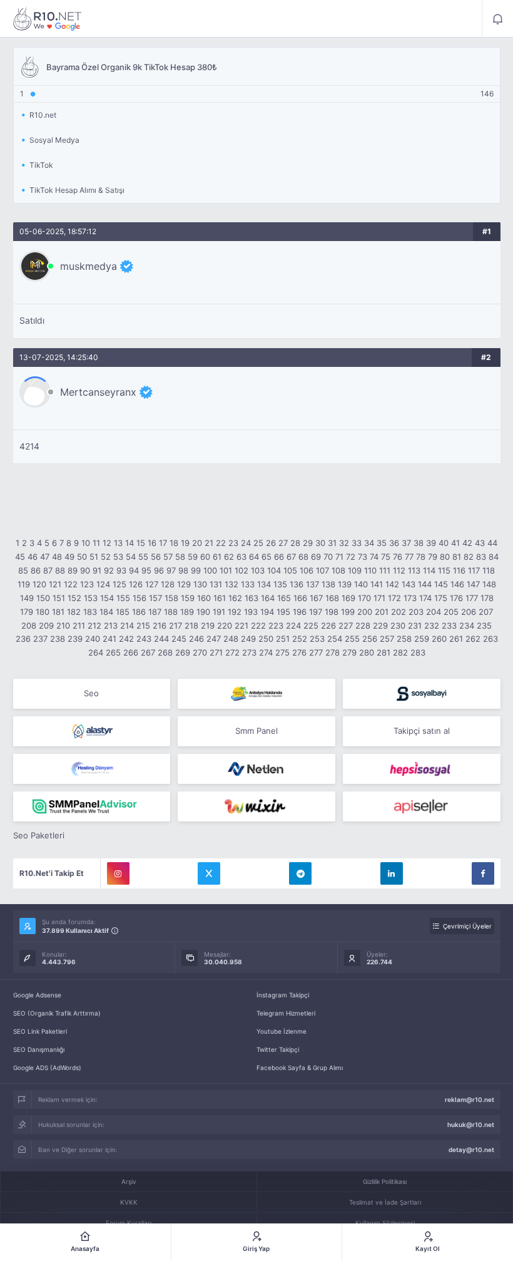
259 (421, 639)
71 (339, 557)
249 (248, 639)
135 (280, 584)
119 (24, 584)
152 (74, 598)
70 (328, 557)
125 (119, 584)
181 (58, 612)
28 (295, 543)
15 (140, 543)
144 (425, 584)
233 (449, 625)
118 (488, 570)
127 (151, 584)
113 (414, 570)
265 (113, 652)
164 (268, 598)
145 (441, 584)
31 (332, 543)
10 (85, 543)
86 (36, 570)
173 (410, 598)
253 (317, 639)
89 (73, 570)
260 (439, 639)
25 (258, 543)
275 (282, 652)
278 (332, 652)
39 (431, 543)
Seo (91, 693)
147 (473, 584)
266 (130, 652)
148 (489, 584)
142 (392, 584)
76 (397, 557)
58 (180, 557)
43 (480, 543)
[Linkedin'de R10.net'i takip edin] (391, 873)
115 (444, 570)
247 (213, 639)
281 (383, 652)
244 (161, 639)
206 (468, 612)
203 (416, 612)
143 (408, 584)
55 (143, 557)
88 (60, 570)
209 (46, 625)
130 (200, 584)
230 (397, 625)
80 (445, 557)
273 (249, 652)
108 (338, 570)
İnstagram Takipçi (282, 995)
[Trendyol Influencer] (256, 806)
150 (43, 598)
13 (118, 543)
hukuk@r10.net (470, 1124)
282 (400, 652)
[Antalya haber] (256, 694)
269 (182, 652)
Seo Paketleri (38, 835)
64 (254, 557)
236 (23, 639)
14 (129, 543)
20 (197, 543)
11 (96, 543)
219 (208, 625)
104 (274, 570)
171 (379, 598)
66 (279, 557)
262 (472, 639)
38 (419, 543)
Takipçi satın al (422, 731)
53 (118, 557)
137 (312, 584)
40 (444, 543)
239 (75, 639)
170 (364, 598)
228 (362, 625)
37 (406, 543)
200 (364, 612)
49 (69, 557)
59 (193, 557)
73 (362, 557)
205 (451, 612)
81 (456, 557)
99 (196, 570)
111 (384, 570)
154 (107, 598)
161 (219, 598)
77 (409, 557)
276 (299, 652)
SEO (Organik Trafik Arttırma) (57, 1013)
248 (230, 639)
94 (134, 570)
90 (85, 570)
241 (109, 639)
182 (74, 612)
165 (284, 598)
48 (57, 557)
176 (456, 598)
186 (139, 612)
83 (481, 557)
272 (232, 652)
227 (345, 625)
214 (127, 625)
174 (425, 598)
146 (457, 584)
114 (429, 570)
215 (143, 625)
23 (233, 543)
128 (168, 584)
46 (33, 557)
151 (59, 598)
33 (357, 543)
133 (248, 584)
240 (92, 639)
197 (315, 612)
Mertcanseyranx (98, 392)
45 (20, 557)
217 (175, 625)
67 (291, 557)
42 (467, 543)
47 (44, 557)
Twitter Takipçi (277, 1049)
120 (39, 584)
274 (266, 652)
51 (93, 557)
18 (174, 543)
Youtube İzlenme (281, 1031)
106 (306, 570)
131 (216, 584)
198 (331, 612)
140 (361, 584)
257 (387, 639)
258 (404, 639)
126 (136, 584)
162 (235, 598)
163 (251, 598)
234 (466, 625)
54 (131, 557)
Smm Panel (256, 731)
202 (398, 612)
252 (299, 639)
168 (332, 598)
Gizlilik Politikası (385, 1181)
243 (143, 639)
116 (459, 570)
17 (163, 543)
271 (216, 652)
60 (205, 557)
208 (28, 625)
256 (369, 639)
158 (171, 598)
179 (26, 612)
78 (420, 557)
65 (267, 557)
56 (156, 557)
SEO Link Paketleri (40, 1031)
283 (417, 652)
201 (382, 612)
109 (355, 570)
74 (374, 557)
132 (231, 584)
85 (23, 570)
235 (484, 625)
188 (171, 612)
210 (63, 625)
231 (415, 625)
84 (494, 557)
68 (303, 557)
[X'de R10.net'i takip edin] (209, 873)
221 (241, 625)
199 (348, 612)
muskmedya (88, 266)
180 (42, 612)
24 (246, 543)
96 (159, 570)
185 (123, 612)
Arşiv (128, 1181)
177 (471, 598)
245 (178, 639)
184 (106, 612)
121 (55, 584)
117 (474, 570)
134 (264, 584)
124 (103, 584)
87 (48, 570)
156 (139, 598)
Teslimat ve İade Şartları (385, 1202)
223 (275, 625)
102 (241, 570)
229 (380, 625)
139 (345, 584)
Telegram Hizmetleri (285, 1013)
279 (349, 652)
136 (296, 584)
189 (187, 612)
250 (265, 639)
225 (310, 625)
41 (455, 543)
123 (87, 584)
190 (203, 612)
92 (109, 570)
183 (90, 612)
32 (344, 543)
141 (376, 584)
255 (352, 639)
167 (316, 598)
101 (226, 570)
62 (229, 557)
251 (283, 639)
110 (370, 570)
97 (171, 570)
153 (91, 598)
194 (267, 612)
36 (394, 543)
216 (159, 625)
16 (152, 543)
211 (79, 625)
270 (200, 652)
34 (369, 543)
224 (293, 625)
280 (366, 652)
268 (165, 652)
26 (271, 543)
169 (348, 598)
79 (432, 557)
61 (217, 557)
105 (290, 570)
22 (221, 543)
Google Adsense (37, 995)
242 (126, 639)
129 (184, 584)
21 (209, 543)
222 (258, 625)
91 (97, 570)
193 (251, 612)
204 (433, 612)
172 (394, 598)
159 (188, 598)
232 (431, 625)
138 (328, 584)
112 (399, 570)
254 (334, 639)
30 (320, 543)
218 (191, 625)
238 (57, 639)
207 (486, 612)
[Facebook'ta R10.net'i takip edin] (483, 873)
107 (322, 570)
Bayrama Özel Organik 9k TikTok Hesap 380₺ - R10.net (47, 18)
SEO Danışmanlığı (38, 1049)
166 (300, 598)
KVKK (129, 1202)
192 (234, 612)
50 (82, 557)
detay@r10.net (471, 1149)
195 (283, 612)
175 (440, 598)
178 (487, 598)
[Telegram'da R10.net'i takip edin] (300, 873)
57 (168, 557)
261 (456, 639)
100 (210, 570)
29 (308, 543)
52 (106, 557)
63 (241, 557)
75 (385, 557)
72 (350, 557)
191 (219, 612)
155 (123, 598)
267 (148, 652)
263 (490, 639)
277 (316, 652)
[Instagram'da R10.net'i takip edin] (118, 873)
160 (204, 598)
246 (196, 639)
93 (121, 570)
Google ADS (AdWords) (47, 1067)
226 (328, 625)
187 (154, 612)
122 (71, 584)
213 (111, 625)
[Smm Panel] (421, 694)
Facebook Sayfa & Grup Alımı (299, 1067)
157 (155, 598)
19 (185, 543)
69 (316, 557)
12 (107, 543)
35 (382, 543)
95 (146, 570)
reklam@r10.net (469, 1099)
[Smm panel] (92, 806)
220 (224, 625)
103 (258, 570)
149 (27, 598)
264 (95, 652)
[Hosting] (92, 731)
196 (300, 612)
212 (94, 625)
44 (492, 543)
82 (469, 557)
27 (283, 543)
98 (183, 570)
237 (40, 639)
